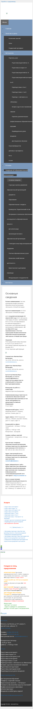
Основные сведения (14, 180)
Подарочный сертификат (16, 48)
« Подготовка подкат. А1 (10, 508)
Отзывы (8, 165)
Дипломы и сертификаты (16, 151)
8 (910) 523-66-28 (13, 634)
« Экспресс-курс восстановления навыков (15, 520)
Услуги (3, 649)
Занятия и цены (11, 33)
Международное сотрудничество (18, 278)
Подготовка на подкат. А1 (19, 67)
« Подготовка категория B (11, 512)
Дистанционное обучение (19, 141)
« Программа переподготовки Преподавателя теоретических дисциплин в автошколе (16, 537)
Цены (10, 43)
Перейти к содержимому (8, 1)
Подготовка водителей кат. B (20, 72)
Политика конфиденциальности (12, 695)
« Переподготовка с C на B (11, 513)
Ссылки (11, 160)
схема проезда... (6, 628)
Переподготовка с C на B (19, 92)
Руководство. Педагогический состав (19, 209)
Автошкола (9, 53)
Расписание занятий (14, 38)
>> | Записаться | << (16, 527)
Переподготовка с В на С (19, 87)
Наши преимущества (15, 146)
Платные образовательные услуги (19, 253)
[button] (18, 33)
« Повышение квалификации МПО (13, 534)
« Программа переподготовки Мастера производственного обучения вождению (15, 532)
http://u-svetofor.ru (20, 475)
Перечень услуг (13, 58)
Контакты (9, 283)
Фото (10, 155)
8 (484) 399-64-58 (12, 632)
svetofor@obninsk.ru (11, 362)
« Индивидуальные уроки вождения (13, 521)
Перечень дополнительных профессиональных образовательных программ (21, 121)
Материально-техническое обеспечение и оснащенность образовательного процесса (19, 219)
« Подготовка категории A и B (12, 510)
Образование (12, 199)
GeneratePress (14, 704)
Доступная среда (14, 229)
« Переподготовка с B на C (11, 515)
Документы (12, 194)
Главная (8, 29)
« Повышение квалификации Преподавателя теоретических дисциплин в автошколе (16, 540)
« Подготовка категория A (11, 506)
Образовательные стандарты (17, 204)
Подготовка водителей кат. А (20, 63)
